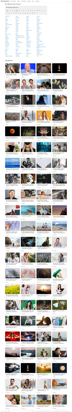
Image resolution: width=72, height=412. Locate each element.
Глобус (27, 38)
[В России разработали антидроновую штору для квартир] (43, 165)
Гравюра (6, 46)
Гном (17, 32)
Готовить (28, 45)
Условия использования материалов (40, 411)
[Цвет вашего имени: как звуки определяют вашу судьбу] (59, 275)
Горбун (17, 26)
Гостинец (7, 45)
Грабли (6, 28)
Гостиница (18, 17)
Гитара (38, 20)
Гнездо (38, 21)
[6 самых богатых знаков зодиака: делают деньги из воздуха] (28, 118)
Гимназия (7, 38)
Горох (38, 42)
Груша (38, 31)
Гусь (6, 32)
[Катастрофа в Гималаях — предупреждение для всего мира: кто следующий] (12, 102)
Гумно (6, 54)
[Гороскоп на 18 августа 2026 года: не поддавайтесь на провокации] (12, 260)
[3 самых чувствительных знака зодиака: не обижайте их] (12, 86)
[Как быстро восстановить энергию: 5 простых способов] (43, 197)
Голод (17, 24)
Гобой (17, 39)
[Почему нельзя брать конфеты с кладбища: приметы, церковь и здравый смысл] (28, 197)
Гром (38, 17)
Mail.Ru (2, 411)
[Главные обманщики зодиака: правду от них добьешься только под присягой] (28, 86)
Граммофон (28, 46)
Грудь (27, 31)
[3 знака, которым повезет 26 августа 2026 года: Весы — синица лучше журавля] (59, 118)
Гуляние (38, 53)
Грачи (6, 30)
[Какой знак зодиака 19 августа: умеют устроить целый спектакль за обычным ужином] (43, 291)
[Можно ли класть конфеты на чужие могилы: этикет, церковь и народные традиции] (28, 133)
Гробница (17, 56)
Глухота (27, 16)
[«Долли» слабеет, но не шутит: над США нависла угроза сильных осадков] (12, 275)
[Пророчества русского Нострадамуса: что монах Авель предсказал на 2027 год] (43, 102)
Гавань (27, 32)
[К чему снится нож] (59, 386)
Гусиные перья (39, 54)
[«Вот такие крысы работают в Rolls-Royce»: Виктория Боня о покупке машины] (12, 197)
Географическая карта (20, 37)
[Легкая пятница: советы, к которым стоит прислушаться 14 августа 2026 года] (59, 228)
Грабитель (39, 45)
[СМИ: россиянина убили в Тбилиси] (12, 118)
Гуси (27, 54)
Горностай (28, 42)
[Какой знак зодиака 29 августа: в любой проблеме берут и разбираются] (59, 354)
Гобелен (6, 23)
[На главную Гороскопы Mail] (5, 1)
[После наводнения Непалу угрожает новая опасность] (59, 197)
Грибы (17, 50)
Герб (37, 37)
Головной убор (40, 23)
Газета (6, 19)
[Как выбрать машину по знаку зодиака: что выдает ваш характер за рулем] (12, 370)
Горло (38, 26)
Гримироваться (40, 50)
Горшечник (7, 43)
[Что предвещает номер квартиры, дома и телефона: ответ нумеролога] (43, 149)
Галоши (27, 34)
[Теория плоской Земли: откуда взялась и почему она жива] (12, 386)
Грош (27, 51)
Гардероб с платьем (19, 35)
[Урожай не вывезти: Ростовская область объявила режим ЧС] (28, 354)
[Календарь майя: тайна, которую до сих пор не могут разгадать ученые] (43, 275)
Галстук (38, 34)
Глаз (6, 21)
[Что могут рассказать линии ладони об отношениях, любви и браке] (59, 402)
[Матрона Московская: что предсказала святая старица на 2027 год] (43, 70)
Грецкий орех (29, 30)
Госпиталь (28, 43)
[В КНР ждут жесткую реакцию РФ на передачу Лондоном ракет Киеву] (59, 181)
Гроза (6, 51)
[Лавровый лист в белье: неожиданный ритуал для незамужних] (59, 86)
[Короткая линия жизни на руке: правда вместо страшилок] (43, 354)
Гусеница (17, 54)
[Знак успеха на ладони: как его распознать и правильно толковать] (59, 291)
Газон (17, 19)
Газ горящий (39, 32)
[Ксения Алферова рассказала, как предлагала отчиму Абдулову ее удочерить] (28, 165)
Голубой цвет (28, 41)
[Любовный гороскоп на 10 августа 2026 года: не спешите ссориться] (12, 402)
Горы (6, 17)
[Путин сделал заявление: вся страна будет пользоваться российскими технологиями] (28, 244)
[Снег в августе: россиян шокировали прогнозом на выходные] (43, 260)
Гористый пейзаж (19, 42)
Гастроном (7, 16)
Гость (17, 45)
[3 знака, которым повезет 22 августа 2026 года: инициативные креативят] (59, 149)
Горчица (38, 27)
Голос (27, 24)
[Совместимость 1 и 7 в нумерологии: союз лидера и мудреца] (43, 339)
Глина (17, 21)
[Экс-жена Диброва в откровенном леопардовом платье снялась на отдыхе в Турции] (59, 339)
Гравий (17, 28)
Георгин (17, 20)
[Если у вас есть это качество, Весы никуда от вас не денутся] (43, 228)
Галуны (6, 35)
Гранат (27, 17)
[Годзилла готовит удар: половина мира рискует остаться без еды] (12, 165)
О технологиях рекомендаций (56, 411)
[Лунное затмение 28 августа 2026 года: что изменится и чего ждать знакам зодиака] (12, 133)
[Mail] (1, 1)
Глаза (17, 38)
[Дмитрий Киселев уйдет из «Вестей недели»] (28, 70)
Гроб (6, 31)
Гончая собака (39, 41)
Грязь (27, 56)
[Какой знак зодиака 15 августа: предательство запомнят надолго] (28, 402)
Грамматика (18, 46)
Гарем (27, 35)
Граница (6, 49)
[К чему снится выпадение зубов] (59, 244)
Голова (27, 23)
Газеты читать (8, 34)
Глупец (38, 38)
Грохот (17, 31)
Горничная (7, 27)
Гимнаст (27, 20)
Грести (38, 49)
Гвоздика (38, 35)
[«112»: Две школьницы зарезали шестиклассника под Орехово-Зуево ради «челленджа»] (59, 70)
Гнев (27, 21)
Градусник (39, 28)
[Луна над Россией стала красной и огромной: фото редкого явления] (59, 370)
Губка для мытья (19, 53)
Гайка (17, 34)
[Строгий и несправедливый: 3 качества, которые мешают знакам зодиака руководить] (59, 165)
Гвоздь (6, 20)
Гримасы (28, 50)
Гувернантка (28, 53)
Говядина (17, 23)
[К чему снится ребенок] (28, 323)
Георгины (28, 37)
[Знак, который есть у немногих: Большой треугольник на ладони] (43, 118)
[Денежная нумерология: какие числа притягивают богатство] (28, 307)
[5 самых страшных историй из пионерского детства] (43, 386)
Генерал (6, 37)
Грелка (27, 49)
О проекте (33, 411)
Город (17, 27)
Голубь (38, 24)
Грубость (38, 51)
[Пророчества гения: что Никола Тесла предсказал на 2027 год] (28, 181)
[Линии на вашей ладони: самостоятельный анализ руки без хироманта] (43, 133)
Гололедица (18, 41)
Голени (6, 41)
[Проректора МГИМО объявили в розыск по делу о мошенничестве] (28, 102)
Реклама (9, 411)
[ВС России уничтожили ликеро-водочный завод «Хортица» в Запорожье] (43, 402)
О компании (5, 411)
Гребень (17, 49)
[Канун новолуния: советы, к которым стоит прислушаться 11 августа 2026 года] (12, 354)
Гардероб (38, 19)
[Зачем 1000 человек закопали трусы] (59, 307)
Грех (6, 50)
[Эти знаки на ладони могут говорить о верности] (28, 275)
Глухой (6, 39)
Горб (6, 26)
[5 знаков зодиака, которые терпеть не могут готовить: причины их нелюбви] (12, 70)
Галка (27, 19)
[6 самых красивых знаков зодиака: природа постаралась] (59, 133)
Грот (16, 51)
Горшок (17, 43)
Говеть (27, 39)
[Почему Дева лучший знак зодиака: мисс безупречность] (12, 307)
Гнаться (38, 16)
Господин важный (40, 43)
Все (7, 10)
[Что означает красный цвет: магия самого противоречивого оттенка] (12, 339)
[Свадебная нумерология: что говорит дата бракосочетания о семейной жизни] (59, 102)
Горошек (28, 27)
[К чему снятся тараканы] (28, 212)
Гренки (17, 30)
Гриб (38, 30)
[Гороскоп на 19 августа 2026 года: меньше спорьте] (28, 291)
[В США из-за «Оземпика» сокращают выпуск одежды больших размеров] (59, 323)
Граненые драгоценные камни (41, 47)
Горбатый (7, 42)
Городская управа (8, 56)
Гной (38, 56)
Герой (17, 16)
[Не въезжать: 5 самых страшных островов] (12, 244)
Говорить (38, 39)
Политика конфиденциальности (65, 411)
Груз (6, 53)
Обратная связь (49, 411)
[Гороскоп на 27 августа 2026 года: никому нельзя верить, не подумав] (59, 260)
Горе (27, 26)
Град (27, 28)
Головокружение (8, 24)
